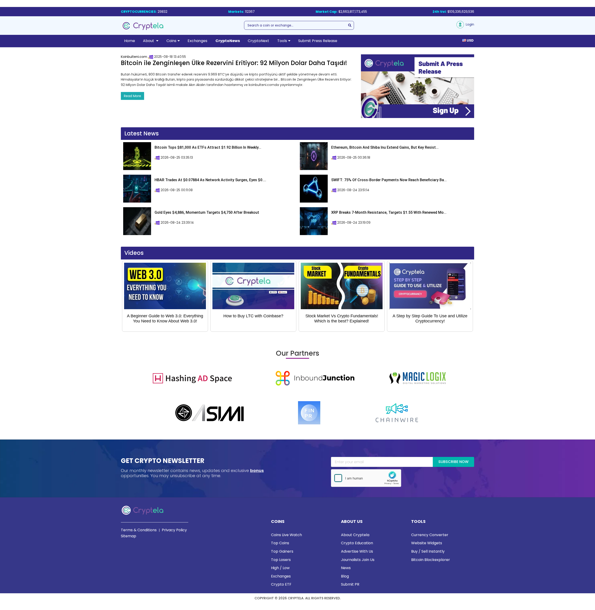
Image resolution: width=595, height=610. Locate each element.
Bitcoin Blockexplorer (430, 559)
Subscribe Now (453, 461)
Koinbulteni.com (134, 56)
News (346, 568)
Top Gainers (282, 551)
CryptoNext (258, 40)
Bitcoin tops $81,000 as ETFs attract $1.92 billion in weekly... (208, 147)
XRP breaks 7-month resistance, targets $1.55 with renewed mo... (388, 212)
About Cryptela (355, 535)
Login (469, 24)
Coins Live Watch (286, 535)
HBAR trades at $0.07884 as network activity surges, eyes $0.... (210, 180)
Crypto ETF (281, 584)
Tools (282, 40)
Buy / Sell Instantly (428, 551)
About (149, 40)
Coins (171, 40)
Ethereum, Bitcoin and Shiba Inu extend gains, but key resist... (385, 147)
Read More (132, 96)
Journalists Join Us (357, 559)
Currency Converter (429, 535)
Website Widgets (426, 543)
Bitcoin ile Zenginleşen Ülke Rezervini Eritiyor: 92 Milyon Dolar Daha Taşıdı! (234, 63)
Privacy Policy (174, 530)
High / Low (280, 568)
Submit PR (350, 584)
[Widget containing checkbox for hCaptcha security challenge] (366, 478)
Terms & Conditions (139, 530)
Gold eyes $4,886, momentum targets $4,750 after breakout (207, 212)
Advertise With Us (357, 551)
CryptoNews (227, 40)
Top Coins (280, 543)
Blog (345, 576)
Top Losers (281, 559)
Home (129, 40)
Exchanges (197, 40)
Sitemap (128, 536)
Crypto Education (357, 543)
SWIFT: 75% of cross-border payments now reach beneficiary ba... (389, 180)
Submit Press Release (317, 40)
